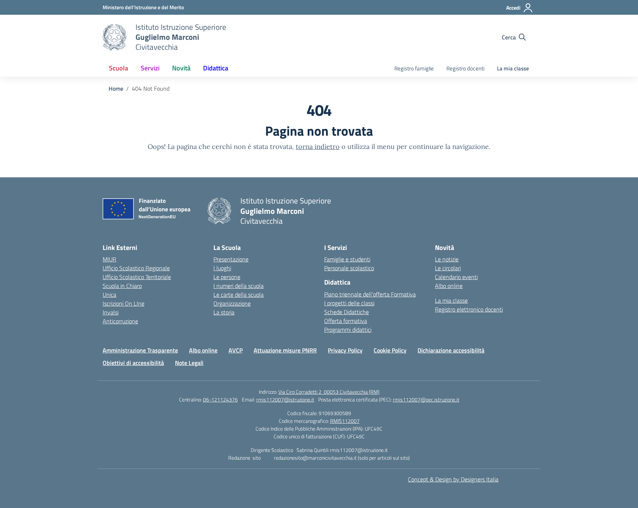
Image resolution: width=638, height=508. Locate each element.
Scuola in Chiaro (122, 285)
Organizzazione (232, 303)
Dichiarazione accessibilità (451, 350)
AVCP (236, 350)
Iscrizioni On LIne (123, 303)
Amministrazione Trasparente (140, 350)
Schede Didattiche (346, 311)
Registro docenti (465, 68)
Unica (109, 294)
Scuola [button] (118, 68)
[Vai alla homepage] (114, 37)
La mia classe (513, 68)
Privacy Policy (345, 350)
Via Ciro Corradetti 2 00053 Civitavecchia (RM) (329, 392)
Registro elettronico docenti (469, 309)
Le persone (226, 276)
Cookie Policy (390, 350)
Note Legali (189, 362)
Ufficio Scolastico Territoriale (137, 276)
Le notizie (447, 259)
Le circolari (448, 268)
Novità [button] (181, 68)
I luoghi (222, 268)
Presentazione (230, 259)
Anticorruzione (120, 321)
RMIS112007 (345, 421)
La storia (223, 312)
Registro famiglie (414, 68)
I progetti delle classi (349, 303)
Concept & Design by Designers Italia (453, 479)
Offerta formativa (345, 320)
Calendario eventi (456, 276)
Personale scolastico (349, 268)
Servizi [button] (150, 68)
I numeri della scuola (238, 285)
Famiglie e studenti (347, 259)
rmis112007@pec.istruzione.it (426, 399)
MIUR (109, 259)
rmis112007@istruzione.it (285, 399)
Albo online (449, 285)
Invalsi (111, 312)
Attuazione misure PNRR (285, 350)
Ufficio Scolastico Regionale (136, 268)
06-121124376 (220, 399)
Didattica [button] (215, 68)
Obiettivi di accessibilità (133, 362)
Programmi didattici (347, 329)
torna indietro (318, 146)
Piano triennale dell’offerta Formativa (370, 294)
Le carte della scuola (238, 294)
